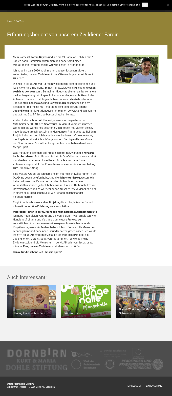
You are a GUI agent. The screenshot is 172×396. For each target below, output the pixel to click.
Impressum (134, 385)
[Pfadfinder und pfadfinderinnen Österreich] (141, 364)
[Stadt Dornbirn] (37, 353)
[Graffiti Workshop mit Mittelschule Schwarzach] (140, 301)
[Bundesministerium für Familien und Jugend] (113, 353)
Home (9, 21)
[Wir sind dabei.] (86, 301)
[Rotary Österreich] (110, 364)
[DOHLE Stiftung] (37, 364)
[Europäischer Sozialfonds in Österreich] (138, 353)
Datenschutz (154, 385)
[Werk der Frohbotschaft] (86, 364)
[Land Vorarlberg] (82, 353)
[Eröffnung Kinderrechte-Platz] (31, 301)
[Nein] (167, 5)
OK (144, 4)
